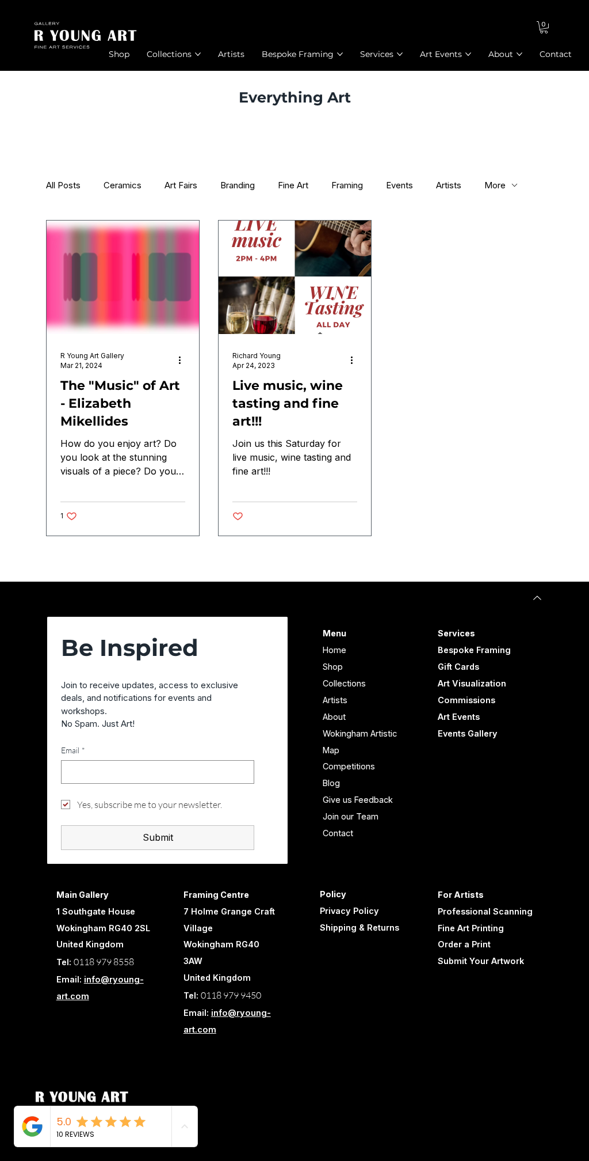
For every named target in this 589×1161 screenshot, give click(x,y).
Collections (344, 683)
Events (399, 185)
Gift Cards (458, 666)
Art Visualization (472, 683)
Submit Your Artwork (481, 961)
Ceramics (122, 185)
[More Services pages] (400, 54)
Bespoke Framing (474, 650)
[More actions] (183, 360)
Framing (347, 185)
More (495, 185)
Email (73, 750)
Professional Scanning (485, 911)
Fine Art (293, 185)
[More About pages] (519, 54)
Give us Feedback (358, 800)
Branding (237, 185)
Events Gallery (468, 733)
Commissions (466, 700)
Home (334, 650)
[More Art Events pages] (468, 54)
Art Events (459, 717)
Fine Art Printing (471, 928)
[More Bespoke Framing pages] (340, 54)
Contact (338, 833)
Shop (333, 666)
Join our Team (350, 816)
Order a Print (464, 944)
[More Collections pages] (198, 54)
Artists (448, 185)
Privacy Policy (349, 911)
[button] (544, 27)
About (334, 717)
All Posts (63, 185)
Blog (331, 783)
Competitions (349, 766)
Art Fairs (181, 185)
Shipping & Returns (359, 927)
